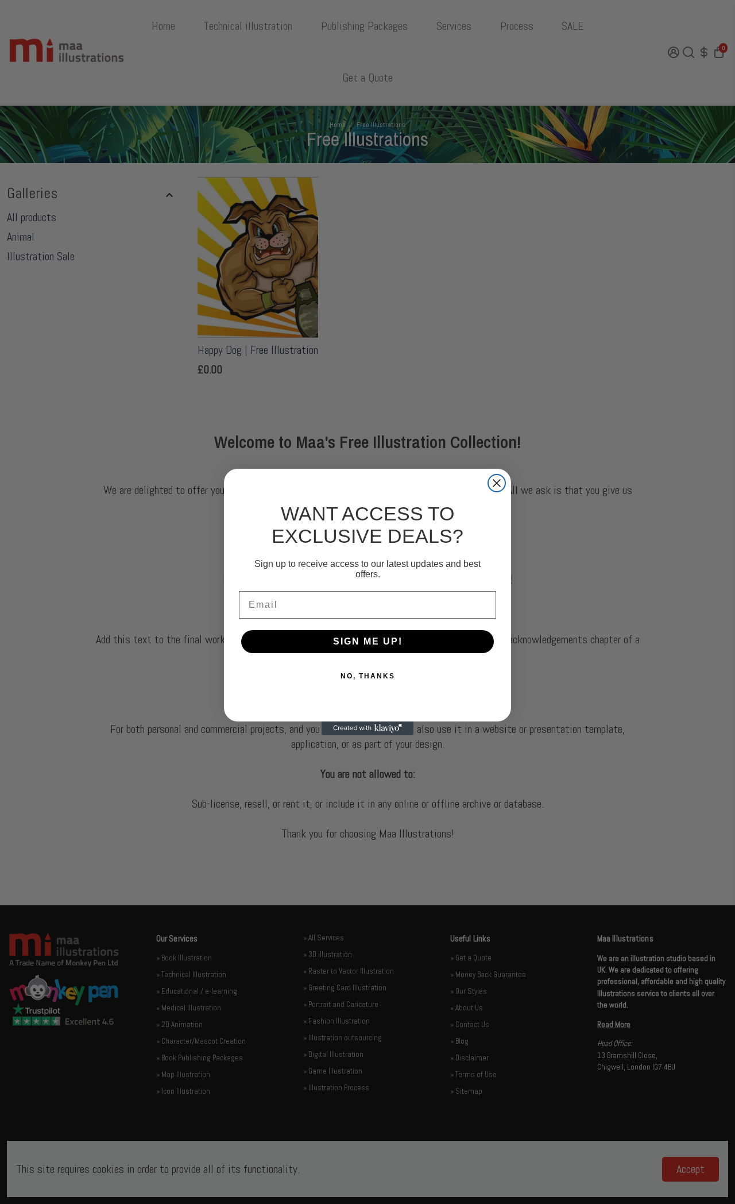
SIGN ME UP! (368, 641)
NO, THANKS (368, 676)
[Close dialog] (496, 483)
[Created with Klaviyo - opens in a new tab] (367, 728)
